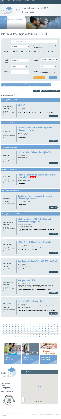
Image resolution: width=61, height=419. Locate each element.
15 (51, 323)
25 (24, 324)
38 (6, 326)
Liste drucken (37, 90)
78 (12, 330)
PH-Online (9, 4)
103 (30, 332)
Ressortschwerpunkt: (35, 59)
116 (12, 334)
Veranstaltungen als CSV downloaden (14, 85)
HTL (14, 53)
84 (30, 330)
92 (54, 330)
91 (51, 330)
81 (21, 330)
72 (51, 328)
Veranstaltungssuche (28, 4)
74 (57, 328)
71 (48, 328)
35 (54, 324)
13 (45, 323)
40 (12, 326)
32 (45, 324)
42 (18, 326)
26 (27, 324)
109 (48, 332)
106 (39, 332)
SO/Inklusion (32, 51)
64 (27, 328)
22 (15, 324)
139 (36, 336)
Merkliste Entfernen (55, 90)
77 (9, 330)
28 (33, 324)
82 (24, 330)
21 (12, 324)
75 (3, 330)
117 (15, 334)
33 (48, 324)
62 (21, 328)
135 (24, 336)
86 (36, 330)
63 (24, 328)
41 (15, 326)
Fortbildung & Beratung (33, 8)
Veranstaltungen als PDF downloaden (39, 85)
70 (45, 328)
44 (24, 326)
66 (33, 328)
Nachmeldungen (38, 47)
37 (3, 326)
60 (15, 328)
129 (51, 334)
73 (54, 328)
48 (36, 326)
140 (39, 336)
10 (36, 323)
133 (18, 336)
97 (12, 332)
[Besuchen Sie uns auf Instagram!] (19, 10)
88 (42, 330)
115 (9, 334)
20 (9, 324)
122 (30, 334)
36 (57, 324)
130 (54, 334)
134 (21, 336)
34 (51, 324)
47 (33, 326)
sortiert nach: (36, 72)
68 (39, 328)
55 (57, 326)
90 (48, 330)
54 (54, 326)
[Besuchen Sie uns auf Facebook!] (16, 10)
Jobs (4, 4)
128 (48, 334)
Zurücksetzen (39, 78)
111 (54, 332)
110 (51, 332)
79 (15, 330)
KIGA (14, 51)
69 (42, 328)
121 (27, 334)
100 (21, 332)
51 (45, 326)
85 (33, 330)
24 (21, 324)
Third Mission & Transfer (28, 12)
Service (49, 8)
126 (42, 334)
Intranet (14, 4)
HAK (52, 51)
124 (36, 334)
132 (15, 336)
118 (18, 334)
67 (36, 328)
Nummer (53, 72)
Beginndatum (45, 72)
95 (6, 332)
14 (48, 323)
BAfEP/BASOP (45, 51)
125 (39, 334)
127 (45, 334)
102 (27, 332)
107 (42, 332)
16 (54, 323)
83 (27, 330)
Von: (7, 66)
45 (27, 326)
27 (30, 324)
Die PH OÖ (43, 8)
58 (9, 328)
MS (22, 51)
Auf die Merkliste (53, 116)
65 (30, 328)
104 (33, 332)
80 (18, 330)
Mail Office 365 (20, 4)
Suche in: (6, 47)
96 (9, 332)
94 (3, 332)
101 (24, 332)
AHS (39, 51)
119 (21, 334)
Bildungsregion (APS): (6, 60)
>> (45, 336)
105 (36, 332)
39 (9, 326)
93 (57, 330)
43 (21, 326)
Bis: (36, 66)
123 (33, 334)
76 (6, 330)
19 (6, 324)
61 (18, 328)
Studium (24, 8)
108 (45, 332)
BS (22, 53)
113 (3, 334)
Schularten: (6, 52)
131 (57, 334)
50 (42, 326)
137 (30, 336)
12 (42, 323)
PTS (26, 51)
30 (39, 324)
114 (6, 334)
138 (33, 336)
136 (27, 336)
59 (12, 328)
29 (36, 324)
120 (24, 334)
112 (57, 332)
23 (18, 324)
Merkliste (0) (44, 90)
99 (18, 332)
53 (51, 326)
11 (39, 323)
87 (39, 330)
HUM (18, 53)
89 (45, 330)
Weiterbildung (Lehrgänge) (49, 46)
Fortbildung (37, 46)
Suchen (53, 78)
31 (42, 324)
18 (3, 324)
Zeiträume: (6, 72)
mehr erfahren (12, 359)
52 (48, 326)
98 (15, 332)
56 (3, 328)
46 (30, 326)
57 (6, 328)
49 (39, 326)
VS (18, 51)
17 (57, 323)
